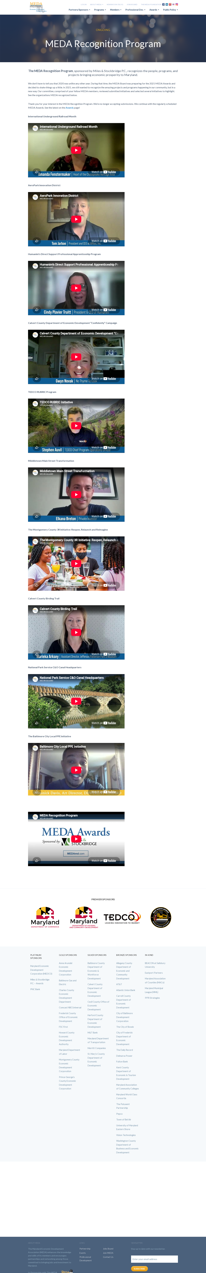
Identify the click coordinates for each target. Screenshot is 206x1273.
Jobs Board (132, 4)
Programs (99, 9)
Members (115, 9)
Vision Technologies (126, 1135)
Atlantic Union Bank (125, 990)
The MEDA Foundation (151, 4)
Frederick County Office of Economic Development (68, 1017)
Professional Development (85, 1259)
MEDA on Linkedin (167, 4)
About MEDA (96, 4)
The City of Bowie (125, 1027)
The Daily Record (124, 1050)
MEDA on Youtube (170, 4)
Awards (153, 9)
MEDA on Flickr (173, 4)
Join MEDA (108, 1253)
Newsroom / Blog (115, 4)
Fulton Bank (122, 1061)
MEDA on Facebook (163, 4)
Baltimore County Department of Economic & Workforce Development (96, 971)
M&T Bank (93, 1032)
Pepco (119, 1114)
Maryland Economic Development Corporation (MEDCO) (41, 970)
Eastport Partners (154, 972)
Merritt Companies (97, 1048)
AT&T (119, 984)
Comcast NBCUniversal (70, 1007)
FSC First (63, 1027)
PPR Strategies (152, 998)
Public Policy (169, 9)
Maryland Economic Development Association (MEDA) (38, 7)
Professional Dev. (134, 9)
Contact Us (108, 1257)
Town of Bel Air (123, 1119)
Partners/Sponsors (79, 9)
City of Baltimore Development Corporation (124, 1017)
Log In (84, 4)
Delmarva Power (124, 1056)
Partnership (84, 1248)
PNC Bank (35, 989)
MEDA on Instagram (177, 4)
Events (82, 1253)
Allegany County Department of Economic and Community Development (124, 971)
